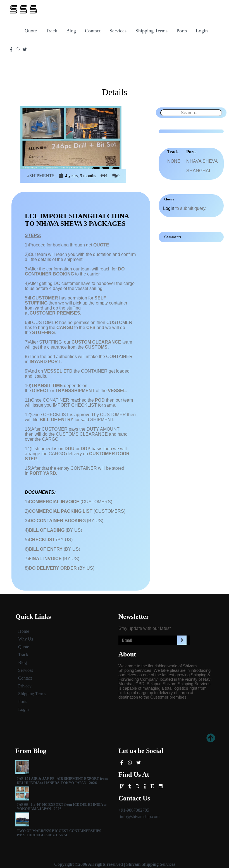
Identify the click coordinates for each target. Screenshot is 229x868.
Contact (93, 30)
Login (202, 30)
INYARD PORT (45, 361)
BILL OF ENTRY (56, 419)
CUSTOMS (96, 347)
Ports (181, 30)
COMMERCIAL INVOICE (54, 501)
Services (118, 30)
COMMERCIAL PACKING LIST (60, 511)
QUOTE (101, 245)
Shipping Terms (151, 30)
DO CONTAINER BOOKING (57, 520)
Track (51, 30)
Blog (71, 30)
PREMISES (68, 313)
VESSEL (117, 390)
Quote (31, 30)
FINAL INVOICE (45, 558)
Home (23, 631)
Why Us (25, 639)
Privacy (25, 686)
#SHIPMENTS (40, 175)
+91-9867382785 (133, 810)
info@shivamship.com (139, 816)
